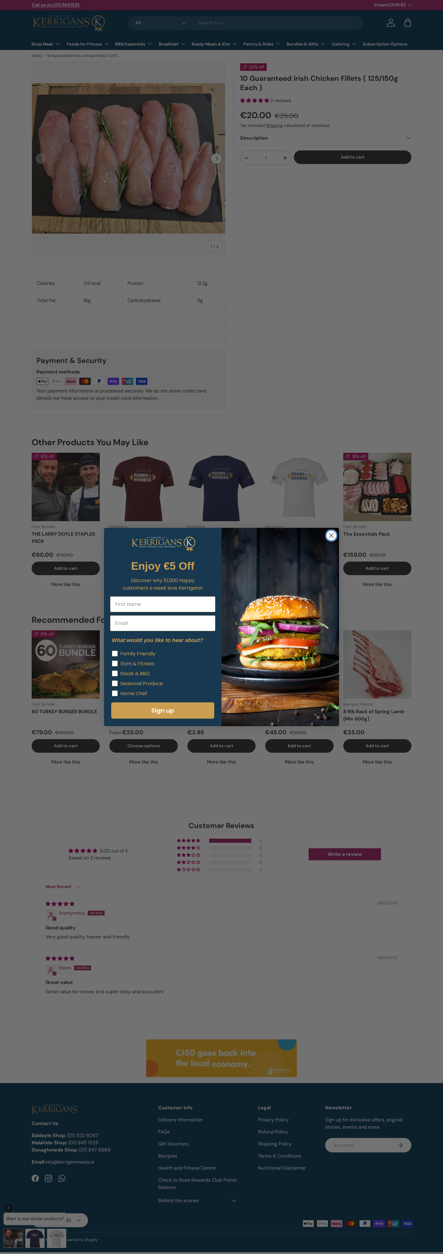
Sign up (162, 710)
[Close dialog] (331, 535)
